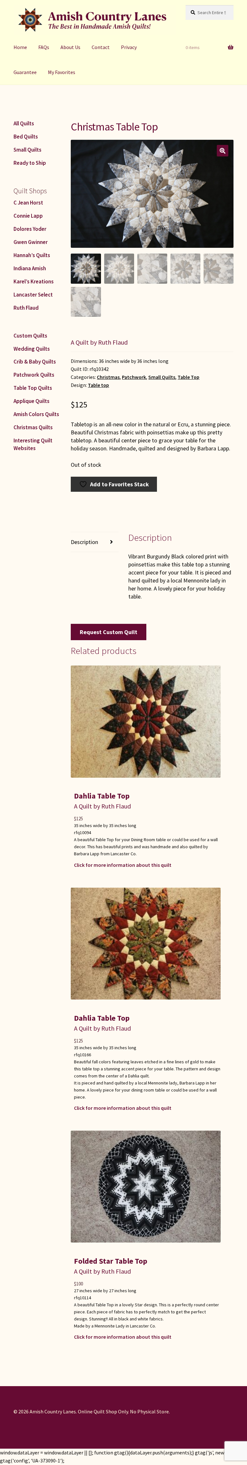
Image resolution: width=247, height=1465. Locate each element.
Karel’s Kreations (34, 281)
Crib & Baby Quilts (35, 361)
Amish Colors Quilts (36, 414)
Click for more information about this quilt (122, 865)
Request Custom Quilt (108, 632)
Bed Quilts (26, 136)
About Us (70, 47)
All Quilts (24, 123)
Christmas (108, 377)
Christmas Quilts (33, 427)
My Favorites (61, 72)
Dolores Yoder (30, 228)
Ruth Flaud (26, 307)
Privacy (129, 47)
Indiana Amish (30, 268)
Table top (98, 385)
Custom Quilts (30, 335)
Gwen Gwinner (31, 242)
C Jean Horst (28, 202)
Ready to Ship (30, 162)
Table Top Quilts (33, 387)
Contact (101, 47)
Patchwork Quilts (34, 374)
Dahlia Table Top (102, 796)
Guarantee (25, 72)
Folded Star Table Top (110, 1261)
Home (20, 47)
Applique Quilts (32, 401)
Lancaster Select (33, 294)
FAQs (43, 47)
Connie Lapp (28, 215)
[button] (222, 150)
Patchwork (134, 377)
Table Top (188, 377)
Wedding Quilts (32, 348)
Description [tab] (84, 542)
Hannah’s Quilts (32, 255)
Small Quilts (161, 377)
